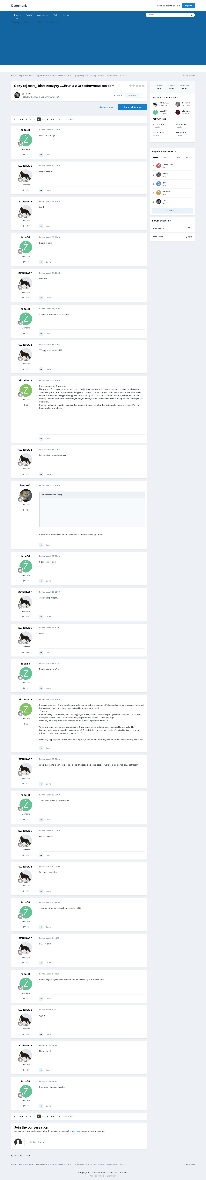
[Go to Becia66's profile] (25, 495)
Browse (17, 15)
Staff (40, 22)
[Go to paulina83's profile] (158, 192)
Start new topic (106, 107)
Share (118, 95)
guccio (166, 182)
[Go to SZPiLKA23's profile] (25, 175)
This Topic (180, 15)
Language (83, 1172)
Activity (29, 15)
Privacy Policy (98, 1172)
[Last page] (59, 119)
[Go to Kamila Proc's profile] (158, 165)
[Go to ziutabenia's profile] (25, 390)
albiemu (186, 111)
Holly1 (28, 94)
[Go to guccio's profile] (158, 183)
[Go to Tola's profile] (158, 201)
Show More (172, 211)
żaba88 (25, 129)
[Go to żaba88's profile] (25, 140)
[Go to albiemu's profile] (177, 112)
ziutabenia (25, 380)
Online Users (52, 22)
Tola (164, 200)
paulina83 (167, 191)
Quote (48, 154)
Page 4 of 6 (70, 119)
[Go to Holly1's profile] (17, 95)
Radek (165, 173)
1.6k (27, 154)
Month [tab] (166, 157)
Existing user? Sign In (168, 6)
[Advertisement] (103, 45)
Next (53, 119)
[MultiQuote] (41, 155)
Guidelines (28, 22)
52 (26, 405)
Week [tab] (155, 157)
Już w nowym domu (50, 97)
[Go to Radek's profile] (158, 174)
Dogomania (19, 5)
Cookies (124, 1172)
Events (66, 15)
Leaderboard (42, 15)
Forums (15, 22)
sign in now (75, 1131)
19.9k (26, 190)
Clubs (55, 15)
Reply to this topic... (38, 1142)
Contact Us (112, 1172)
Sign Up (188, 5)
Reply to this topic (132, 107)
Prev (20, 119)
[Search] (192, 15)
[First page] (15, 119)
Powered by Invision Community (103, 1176)
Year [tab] (178, 157)
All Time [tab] (189, 157)
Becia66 (25, 485)
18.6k (26, 510)
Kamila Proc (168, 164)
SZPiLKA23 (25, 165)
